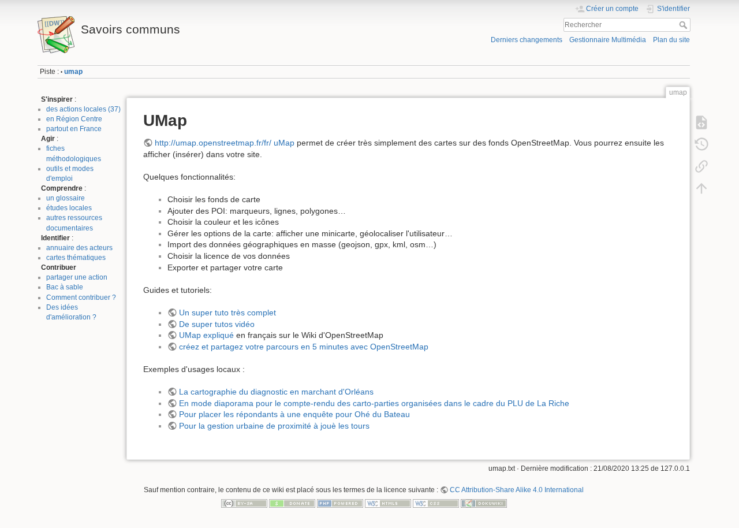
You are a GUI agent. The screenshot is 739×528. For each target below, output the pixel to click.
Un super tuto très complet (227, 312)
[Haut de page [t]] (701, 188)
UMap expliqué (206, 335)
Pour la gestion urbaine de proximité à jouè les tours (274, 425)
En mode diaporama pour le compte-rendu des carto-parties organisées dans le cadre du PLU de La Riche (374, 403)
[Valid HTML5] (388, 503)
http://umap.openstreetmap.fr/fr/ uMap (224, 142)
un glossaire (65, 198)
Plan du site (671, 40)
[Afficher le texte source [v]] (701, 122)
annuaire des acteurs (79, 248)
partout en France (74, 129)
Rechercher (684, 25)
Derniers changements (526, 40)
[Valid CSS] (436, 503)
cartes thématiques (76, 258)
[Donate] (292, 503)
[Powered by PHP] (340, 503)
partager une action (76, 277)
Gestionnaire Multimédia (607, 40)
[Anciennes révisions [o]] (701, 144)
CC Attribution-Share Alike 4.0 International (517, 490)
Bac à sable (64, 287)
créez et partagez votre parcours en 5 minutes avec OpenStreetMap (303, 346)
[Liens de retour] (701, 166)
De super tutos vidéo (217, 324)
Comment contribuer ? (81, 297)
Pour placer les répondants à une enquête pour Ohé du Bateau (294, 414)
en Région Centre (74, 119)
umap (73, 72)
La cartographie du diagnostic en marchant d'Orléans (276, 391)
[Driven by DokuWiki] (484, 503)
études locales (69, 208)
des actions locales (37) (83, 109)
